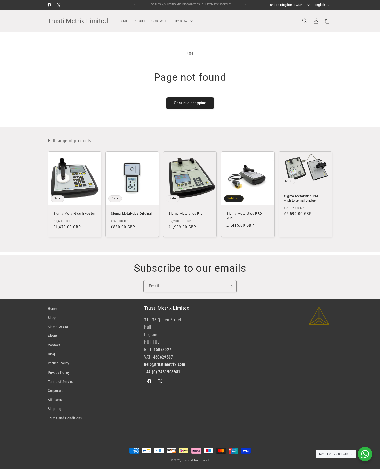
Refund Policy (58, 363)
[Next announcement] (245, 5)
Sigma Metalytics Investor (74, 213)
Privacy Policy (59, 372)
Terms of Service (61, 381)
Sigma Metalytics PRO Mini (244, 216)
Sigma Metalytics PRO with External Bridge (302, 198)
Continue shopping (190, 103)
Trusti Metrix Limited (195, 460)
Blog (51, 354)
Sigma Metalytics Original (131, 213)
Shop (52, 318)
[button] (182, 21)
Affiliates (55, 400)
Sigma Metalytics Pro (186, 213)
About (52, 336)
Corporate (55, 391)
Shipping (55, 409)
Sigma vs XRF (58, 327)
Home (52, 309)
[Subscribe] (230, 286)
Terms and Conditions (65, 418)
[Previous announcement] (135, 5)
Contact (54, 345)
